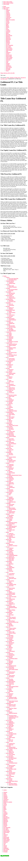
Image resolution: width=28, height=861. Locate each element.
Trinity (10, 582)
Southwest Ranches (13, 713)
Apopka (7, 284)
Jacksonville (8, 452)
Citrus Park (11, 294)
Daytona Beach (9, 361)
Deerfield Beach (9, 364)
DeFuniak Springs (13, 715)
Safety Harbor (12, 414)
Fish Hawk (11, 369)
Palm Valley (11, 381)
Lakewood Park (12, 501)
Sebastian (11, 308)
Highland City (12, 603)
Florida (4, 276)
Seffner (10, 690)
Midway (10, 420)
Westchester (8, 760)
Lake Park (11, 687)
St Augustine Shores (13, 658)
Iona (10, 494)
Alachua (10, 639)
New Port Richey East (13, 622)
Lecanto (10, 779)
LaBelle (10, 520)
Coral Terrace (12, 314)
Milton (10, 611)
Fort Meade (11, 766)
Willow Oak (11, 752)
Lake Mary (11, 432)
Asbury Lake (11, 631)
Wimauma (11, 691)
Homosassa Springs (13, 522)
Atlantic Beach (12, 511)
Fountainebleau (9, 412)
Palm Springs (11, 318)
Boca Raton (8, 291)
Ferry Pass (8, 397)
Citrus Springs (12, 675)
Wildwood (11, 744)
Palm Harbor (8, 601)
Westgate (11, 643)
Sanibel (10, 736)
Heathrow (11, 761)
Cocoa (10, 406)
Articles (5, 790)
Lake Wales (11, 438)
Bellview (11, 376)
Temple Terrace (12, 297)
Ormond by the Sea (13, 748)
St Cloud (8, 692)
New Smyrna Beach (13, 289)
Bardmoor (11, 653)
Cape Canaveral (12, 617)
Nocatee (10, 476)
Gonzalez (11, 480)
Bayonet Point (12, 293)
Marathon (11, 662)
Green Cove (11, 684)
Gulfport (10, 551)
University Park (12, 301)
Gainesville (8, 419)
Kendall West (9, 466)
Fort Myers (8, 404)
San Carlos (11, 418)
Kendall (7, 463)
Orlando (8, 579)
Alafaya (7, 277)
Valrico (7, 742)
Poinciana (8, 634)
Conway (10, 518)
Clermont (8, 324)
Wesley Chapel (9, 749)
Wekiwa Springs (12, 345)
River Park (11, 759)
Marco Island (11, 416)
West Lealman (12, 472)
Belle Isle (11, 750)
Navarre (7, 546)
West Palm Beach (10, 756)
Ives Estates (11, 356)
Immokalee (11, 300)
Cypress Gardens (12, 628)
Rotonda (10, 657)
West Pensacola (12, 385)
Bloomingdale (12, 325)
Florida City (11, 574)
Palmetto (10, 516)
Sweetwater (11, 384)
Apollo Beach (12, 387)
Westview (11, 589)
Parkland (8, 608)
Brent (10, 362)
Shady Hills (11, 558)
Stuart (10, 450)
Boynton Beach (9, 299)
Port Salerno (11, 580)
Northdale (11, 348)
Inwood (10, 730)
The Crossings (12, 359)
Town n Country (9, 735)
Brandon (8, 306)
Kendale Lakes (9, 459)
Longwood (11, 464)
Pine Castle (11, 614)
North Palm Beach (13, 526)
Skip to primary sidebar (8, 2)
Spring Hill (8, 685)
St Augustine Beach (13, 762)
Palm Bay (8, 590)
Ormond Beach (9, 583)
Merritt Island (9, 525)
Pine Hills (8, 619)
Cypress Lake (12, 529)
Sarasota (8, 674)
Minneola (11, 544)
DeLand (8, 368)
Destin (10, 493)
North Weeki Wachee (13, 701)
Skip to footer (6, 4)
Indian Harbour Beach (13, 686)
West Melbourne (12, 330)
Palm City (11, 322)
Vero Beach (11, 429)
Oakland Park (9, 568)
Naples (10, 367)
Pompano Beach (9, 637)
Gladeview (11, 533)
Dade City (11, 739)
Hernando (11, 660)
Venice (10, 333)
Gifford (10, 613)
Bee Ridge (11, 635)
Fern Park (11, 679)
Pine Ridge (11, 625)
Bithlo (10, 646)
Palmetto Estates (12, 460)
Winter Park (8, 775)
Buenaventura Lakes (10, 310)
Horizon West (9, 448)
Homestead (8, 444)
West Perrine (11, 642)
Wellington (8, 745)
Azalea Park (11, 478)
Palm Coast (8, 597)
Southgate (11, 721)
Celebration (11, 640)
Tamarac (8, 707)
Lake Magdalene (9, 477)
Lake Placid (11, 413)
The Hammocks (9, 724)
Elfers (10, 540)
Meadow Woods (9, 517)
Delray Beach (9, 372)
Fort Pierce (8, 408)
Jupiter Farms (11, 542)
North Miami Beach (10, 557)
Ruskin (10, 311)
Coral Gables (9, 335)
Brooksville (11, 682)
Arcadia (10, 402)
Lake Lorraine (12, 754)
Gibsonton (11, 409)
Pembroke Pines (9, 612)
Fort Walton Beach (13, 355)
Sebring (7, 677)
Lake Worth (8, 481)
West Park (11, 469)
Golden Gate (8, 423)
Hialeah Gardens (12, 347)
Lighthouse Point (12, 584)
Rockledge (11, 290)
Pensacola (8, 616)
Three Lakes (11, 461)
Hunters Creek (12, 389)
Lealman (10, 370)
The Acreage (8, 720)
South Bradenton (12, 319)
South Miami (11, 567)
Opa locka (11, 454)
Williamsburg (11, 722)
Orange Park (11, 668)
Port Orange (8, 645)
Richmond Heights (13, 607)
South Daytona (12, 527)
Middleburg (11, 498)
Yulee (10, 538)
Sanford (7, 670)
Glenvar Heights (12, 436)
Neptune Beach (12, 747)
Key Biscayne (12, 534)
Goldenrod (11, 548)
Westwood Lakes (12, 578)
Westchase (11, 338)
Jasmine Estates (12, 373)
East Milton (11, 515)
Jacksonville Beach (13, 344)
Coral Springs (9, 339)
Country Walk (12, 431)
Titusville (8, 731)
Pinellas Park (9, 623)
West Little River (9, 753)
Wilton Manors (12, 537)
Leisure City (11, 296)
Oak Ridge (11, 329)
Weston (7, 764)
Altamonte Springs (10, 280)
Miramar (8, 543)
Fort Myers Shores (13, 783)
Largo (7, 495)
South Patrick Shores (13, 781)
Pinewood (11, 427)
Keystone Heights (12, 733)
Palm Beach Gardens (10, 594)
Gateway (11, 600)
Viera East (11, 571)
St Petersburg (9, 696)
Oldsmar (10, 471)
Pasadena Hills (12, 606)
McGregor (11, 726)
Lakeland (8, 484)
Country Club (9, 342)
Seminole (11, 407)
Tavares (10, 421)
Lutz (10, 363)
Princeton (8, 652)
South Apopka (12, 737)
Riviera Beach (9, 663)
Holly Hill (11, 552)
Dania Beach (9, 353)
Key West (8, 470)
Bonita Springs (9, 295)
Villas (10, 531)
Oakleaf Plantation (13, 287)
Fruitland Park (12, 599)
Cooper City (8, 331)
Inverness (11, 732)
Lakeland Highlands (13, 555)
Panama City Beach (13, 545)
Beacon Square (12, 765)
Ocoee (7, 575)
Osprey (10, 770)
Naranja (10, 569)
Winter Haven (9, 771)
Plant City (8, 626)
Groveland (11, 446)
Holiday (10, 391)
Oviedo (7, 586)
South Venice (11, 512)
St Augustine (8, 688)
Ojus (10, 447)
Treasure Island (12, 772)
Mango (10, 591)
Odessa (10, 709)
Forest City (11, 482)
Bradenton (8, 302)
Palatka (10, 340)
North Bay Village (13, 708)
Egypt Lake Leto (9, 390)
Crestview (8, 346)
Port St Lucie (9, 648)
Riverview (8, 659)
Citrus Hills (11, 725)
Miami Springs (12, 508)
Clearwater (8, 321)
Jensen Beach (12, 523)
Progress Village (12, 633)
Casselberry (11, 282)
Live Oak (11, 755)
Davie (7, 357)
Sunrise (7, 699)
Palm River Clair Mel (13, 341)
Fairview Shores (12, 618)
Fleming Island (12, 283)
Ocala (7, 572)
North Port (8, 565)
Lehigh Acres (9, 510)
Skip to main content (7, 1)
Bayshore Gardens (13, 395)
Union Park (11, 560)
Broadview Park (12, 704)
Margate (8, 514)
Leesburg (8, 506)
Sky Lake (11, 741)
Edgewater (11, 336)
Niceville (11, 453)
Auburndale (11, 442)
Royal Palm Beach (10, 667)
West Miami (11, 676)
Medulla (10, 624)
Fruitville (11, 497)
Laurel (10, 650)
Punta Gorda (11, 396)
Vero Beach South (13, 352)
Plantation (8, 630)
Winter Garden (9, 767)
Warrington (11, 491)
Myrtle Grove (12, 440)
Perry (10, 777)
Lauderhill (8, 503)
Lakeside (8, 488)
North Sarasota (12, 671)
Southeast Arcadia (12, 697)
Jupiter (7, 455)
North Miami (9, 561)
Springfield (11, 680)
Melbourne (8, 521)
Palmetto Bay (11, 323)
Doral (7, 379)
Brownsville (11, 435)
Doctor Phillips (12, 609)
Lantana (10, 549)
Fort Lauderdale (9, 401)
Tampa (7, 714)
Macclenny (11, 563)
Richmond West (9, 656)
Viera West (11, 585)
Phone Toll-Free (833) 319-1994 (7, 73)
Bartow (10, 398)
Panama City (8, 605)
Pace (10, 351)
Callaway (11, 500)
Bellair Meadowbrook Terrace (15, 475)
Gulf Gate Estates (12, 596)
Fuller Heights (12, 588)
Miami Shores (12, 620)
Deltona (7, 375)
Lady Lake (11, 449)
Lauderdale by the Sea (13, 716)
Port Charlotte (9, 641)
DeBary (10, 378)
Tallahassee (8, 703)
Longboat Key (12, 743)
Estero (7, 393)
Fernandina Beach (13, 279)
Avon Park (11, 602)
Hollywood (8, 441)
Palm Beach (11, 673)
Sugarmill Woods (12, 665)
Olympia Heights (12, 509)
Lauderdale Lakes (10, 499)
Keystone (11, 316)
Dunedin (8, 382)
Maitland (11, 424)
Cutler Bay (8, 350)
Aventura (8, 288)
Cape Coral (8, 313)
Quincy (10, 719)
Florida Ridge (12, 358)
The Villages (8, 727)
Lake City (11, 304)
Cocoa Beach (11, 573)
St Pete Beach (12, 651)
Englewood (11, 467)
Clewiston (11, 489)
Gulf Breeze (11, 776)
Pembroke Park (12, 718)
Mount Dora (11, 483)
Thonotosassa (12, 487)
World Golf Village (13, 410)
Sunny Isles (11, 374)
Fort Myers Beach (12, 758)
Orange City (11, 556)
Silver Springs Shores (13, 669)
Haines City (11, 307)
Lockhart (11, 486)
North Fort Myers (10, 550)
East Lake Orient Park (13, 278)
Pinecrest (11, 403)
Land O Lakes (9, 492)
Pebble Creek (11, 629)
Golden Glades (9, 426)
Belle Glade (11, 285)
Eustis (10, 380)
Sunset (10, 458)
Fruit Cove (8, 415)
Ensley (10, 365)
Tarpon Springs (12, 312)
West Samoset (12, 773)
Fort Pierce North (12, 769)
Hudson (10, 566)
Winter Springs (9, 778)
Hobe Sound (11, 504)
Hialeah (7, 437)
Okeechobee (11, 305)
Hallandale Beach (10, 433)
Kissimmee (8, 474)
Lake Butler (11, 399)
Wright (10, 334)
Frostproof (11, 693)
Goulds (10, 562)
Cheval (10, 595)
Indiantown (11, 728)
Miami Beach (9, 528)
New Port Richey (12, 443)
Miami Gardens (9, 535)
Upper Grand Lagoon (13, 425)
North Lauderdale (10, 554)
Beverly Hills (11, 654)
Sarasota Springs (12, 457)
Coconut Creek (9, 328)
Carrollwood (8, 317)
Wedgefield (11, 702)
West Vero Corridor (13, 698)
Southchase (11, 465)
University (8, 738)
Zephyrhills (8, 782)
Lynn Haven (11, 392)
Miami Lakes (9, 539)
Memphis (11, 647)
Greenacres (8, 430)
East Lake (8, 386)
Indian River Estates (13, 784)
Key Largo (11, 636)
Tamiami (8, 710)
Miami (7, 532)
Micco (10, 664)
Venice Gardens (12, 705)
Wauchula (11, 505)
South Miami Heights (10, 681)
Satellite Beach (12, 592)
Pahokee (10, 711)
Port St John (11, 577)
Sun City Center (12, 327)
